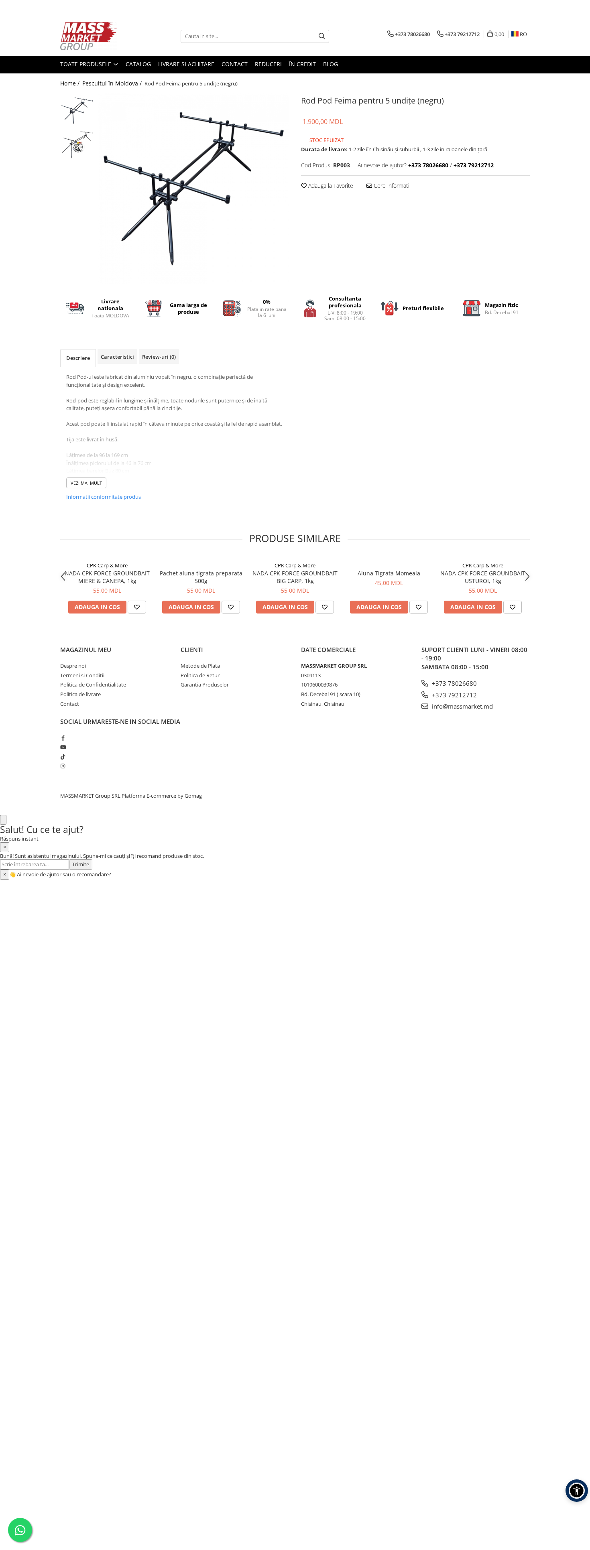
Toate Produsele (86, 64)
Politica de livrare (80, 694)
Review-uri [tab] (159, 356)
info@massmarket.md (461, 706)
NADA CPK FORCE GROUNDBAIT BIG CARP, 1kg (295, 577)
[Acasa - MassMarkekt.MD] (100, 36)
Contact (235, 64)
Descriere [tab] (78, 358)
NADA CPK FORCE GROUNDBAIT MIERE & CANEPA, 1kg (107, 577)
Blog (330, 64)
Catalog (138, 64)
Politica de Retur (200, 675)
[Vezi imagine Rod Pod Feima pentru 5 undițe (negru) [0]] (77, 110)
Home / (70, 83)
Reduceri (268, 64)
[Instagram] (62, 766)
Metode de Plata (200, 665)
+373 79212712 (453, 695)
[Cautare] (322, 36)
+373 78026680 (453, 683)
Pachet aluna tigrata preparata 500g (201, 577)
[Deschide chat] (3, 820)
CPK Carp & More (107, 565)
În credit (302, 64)
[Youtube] (62, 747)
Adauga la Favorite (330, 185)
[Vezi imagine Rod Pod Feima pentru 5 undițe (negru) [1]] (77, 144)
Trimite (80, 864)
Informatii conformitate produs (103, 496)
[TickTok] (62, 756)
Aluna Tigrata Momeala (389, 573)
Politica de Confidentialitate (93, 684)
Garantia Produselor (205, 684)
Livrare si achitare (186, 64)
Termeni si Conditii (82, 675)
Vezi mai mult (86, 483)
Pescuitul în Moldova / (112, 83)
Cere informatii (391, 185)
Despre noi (73, 665)
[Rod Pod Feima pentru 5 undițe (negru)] (193, 188)
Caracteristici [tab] (117, 356)
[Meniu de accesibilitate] (577, 1490)
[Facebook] (62, 737)
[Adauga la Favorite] (137, 607)
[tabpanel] (193, 188)
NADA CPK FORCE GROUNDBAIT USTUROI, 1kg (482, 577)
